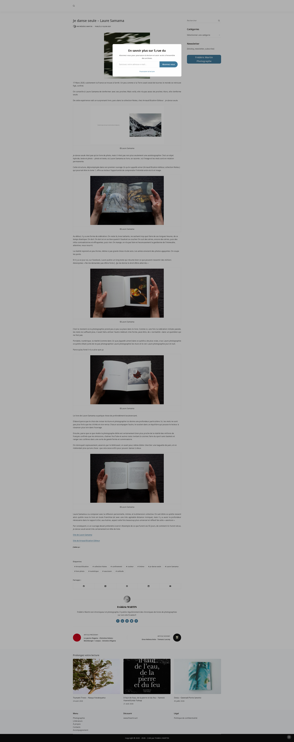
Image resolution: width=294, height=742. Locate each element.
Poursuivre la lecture (147, 71)
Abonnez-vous (168, 64)
